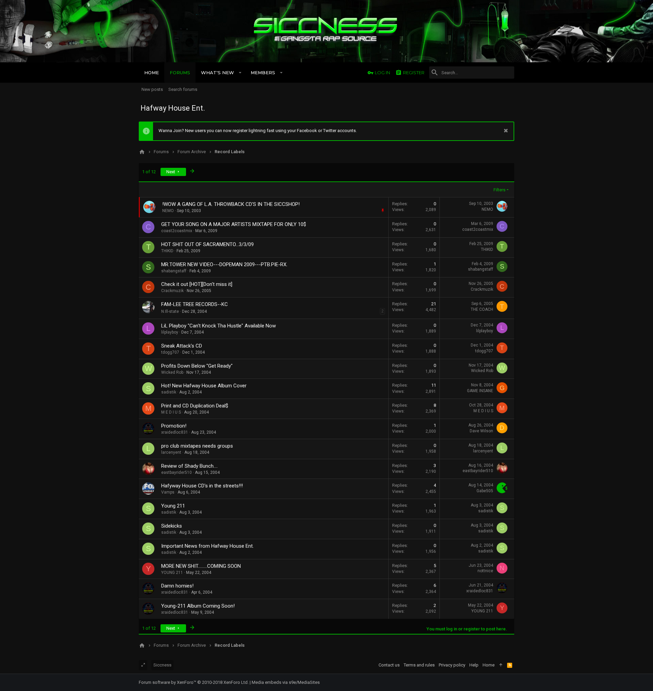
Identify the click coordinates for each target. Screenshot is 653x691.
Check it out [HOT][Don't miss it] (196, 284)
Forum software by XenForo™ (194, 682)
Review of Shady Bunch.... (189, 466)
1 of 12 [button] (149, 171)
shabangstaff (173, 271)
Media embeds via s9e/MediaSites (286, 682)
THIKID (167, 250)
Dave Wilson (481, 431)
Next (171, 171)
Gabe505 (484, 490)
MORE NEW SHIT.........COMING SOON (201, 566)
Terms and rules (419, 665)
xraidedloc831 (174, 432)
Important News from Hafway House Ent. (207, 546)
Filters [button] (499, 189)
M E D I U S (171, 412)
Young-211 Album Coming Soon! (198, 606)
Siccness (162, 665)
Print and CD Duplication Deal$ (194, 406)
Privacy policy (452, 665)
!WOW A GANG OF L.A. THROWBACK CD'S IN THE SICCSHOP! (231, 204)
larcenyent (171, 452)
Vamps (167, 492)
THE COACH (482, 309)
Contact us (389, 665)
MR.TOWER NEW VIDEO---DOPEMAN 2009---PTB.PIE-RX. (224, 264)
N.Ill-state (170, 311)
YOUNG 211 (172, 572)
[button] (240, 72)
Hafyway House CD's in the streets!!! (202, 486)
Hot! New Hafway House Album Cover (204, 386)
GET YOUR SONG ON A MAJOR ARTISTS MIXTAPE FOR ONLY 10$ (233, 224)
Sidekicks (171, 526)
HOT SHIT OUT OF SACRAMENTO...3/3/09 (207, 244)
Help (474, 665)
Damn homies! (177, 586)
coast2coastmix (176, 230)
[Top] (501, 665)
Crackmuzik (172, 290)
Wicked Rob (172, 372)
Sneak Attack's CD (181, 346)
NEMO (487, 209)
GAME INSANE (480, 390)
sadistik (168, 392)
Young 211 (173, 506)
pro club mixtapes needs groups (197, 446)
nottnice (485, 570)
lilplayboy (169, 332)
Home (489, 665)
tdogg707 (170, 352)
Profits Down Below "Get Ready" (197, 366)
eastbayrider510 (176, 472)
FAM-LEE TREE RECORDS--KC (194, 304)
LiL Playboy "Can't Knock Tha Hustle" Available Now (218, 326)
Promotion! (173, 426)
